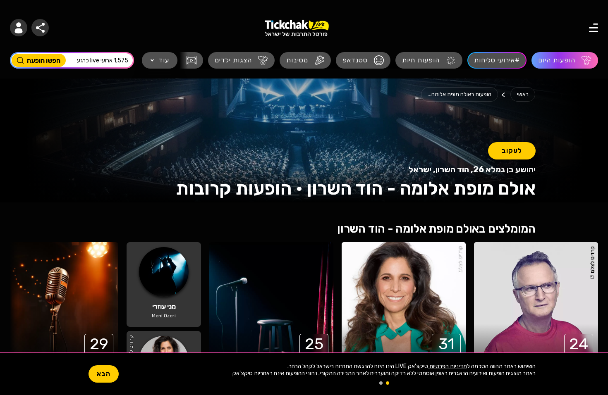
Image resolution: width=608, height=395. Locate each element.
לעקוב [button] (512, 151)
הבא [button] (103, 374)
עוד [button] (163, 60)
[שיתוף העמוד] (40, 27)
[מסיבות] (305, 60)
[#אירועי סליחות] (497, 60)
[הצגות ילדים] (241, 60)
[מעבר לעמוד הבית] (297, 27)
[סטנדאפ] (363, 60)
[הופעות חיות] (428, 60)
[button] (18, 27)
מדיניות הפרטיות (447, 366)
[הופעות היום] (564, 60)
